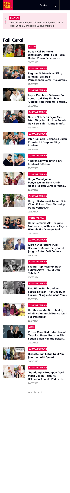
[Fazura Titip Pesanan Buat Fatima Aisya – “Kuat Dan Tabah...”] (14, 265)
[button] (5, 18)
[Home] (8, 5)
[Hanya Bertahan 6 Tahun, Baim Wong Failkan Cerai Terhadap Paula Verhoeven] (14, 200)
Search (54, 5)
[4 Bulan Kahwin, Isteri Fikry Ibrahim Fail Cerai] (14, 159)
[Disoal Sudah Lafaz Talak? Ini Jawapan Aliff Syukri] (14, 353)
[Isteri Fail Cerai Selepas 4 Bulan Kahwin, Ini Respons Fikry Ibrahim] (14, 138)
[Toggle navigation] (65, 5)
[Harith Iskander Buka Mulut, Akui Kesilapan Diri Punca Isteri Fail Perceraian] (14, 309)
